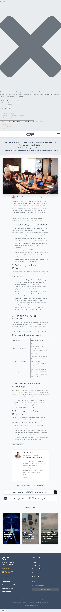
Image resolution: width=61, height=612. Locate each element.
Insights (21, 148)
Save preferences (28, 121)
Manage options (8, 111)
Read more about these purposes (14, 118)
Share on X (40, 485)
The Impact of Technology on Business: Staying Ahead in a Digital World (30, 535)
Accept (3, 121)
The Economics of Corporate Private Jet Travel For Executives (49, 535)
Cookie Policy (7, 124)
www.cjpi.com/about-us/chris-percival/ (34, 457)
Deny (8, 121)
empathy (40, 220)
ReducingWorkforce (18, 444)
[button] (30, 46)
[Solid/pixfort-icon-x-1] (5, 572)
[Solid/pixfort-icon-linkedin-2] (2, 572)
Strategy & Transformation (34, 148)
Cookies (3, 610)
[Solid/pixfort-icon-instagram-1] (9, 572)
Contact (5, 129)
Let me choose (16, 121)
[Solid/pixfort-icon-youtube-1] (12, 572)
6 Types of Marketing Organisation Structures (9, 535)
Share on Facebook (25, 485)
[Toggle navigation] (58, 134)
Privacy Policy (7, 126)
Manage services (8, 113)
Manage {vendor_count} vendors (13, 115)
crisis (19, 390)
